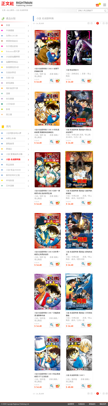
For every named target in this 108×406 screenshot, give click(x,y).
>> (106, 23)
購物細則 (92, 404)
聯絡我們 (103, 404)
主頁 (3, 10)
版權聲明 (71, 404)
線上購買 (10, 10)
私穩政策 (81, 404)
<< (88, 23)
